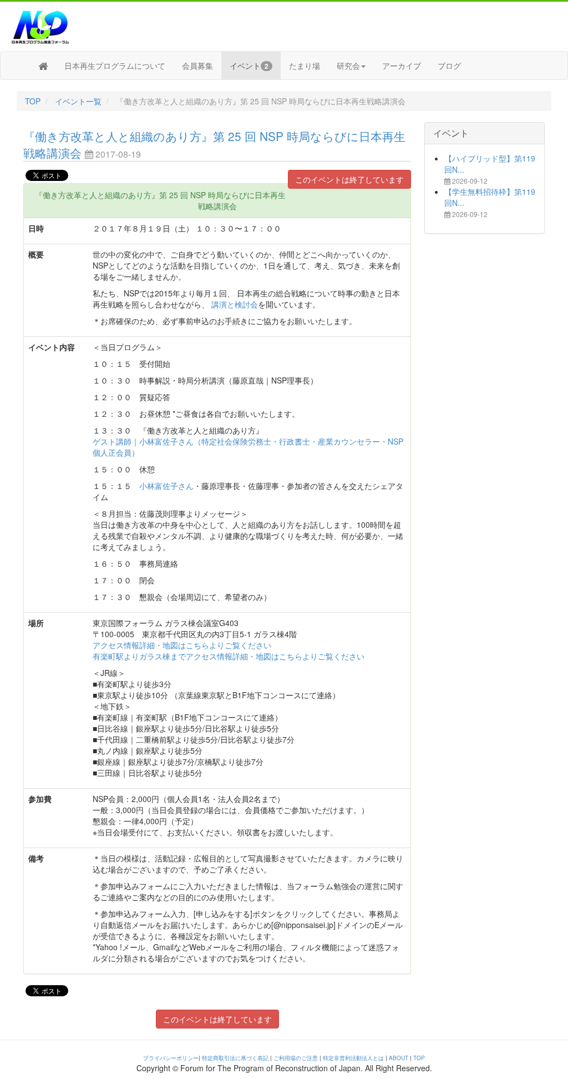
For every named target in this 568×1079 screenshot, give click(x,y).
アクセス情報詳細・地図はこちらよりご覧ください (182, 645)
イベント (249, 65)
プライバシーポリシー (171, 1058)
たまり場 (304, 65)
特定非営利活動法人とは (353, 1058)
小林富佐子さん (166, 485)
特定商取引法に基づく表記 (235, 1058)
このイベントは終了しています (349, 179)
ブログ (449, 65)
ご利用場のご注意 (295, 1058)
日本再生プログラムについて (114, 65)
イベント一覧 (78, 101)
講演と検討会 (234, 304)
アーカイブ (401, 65)
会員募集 (197, 65)
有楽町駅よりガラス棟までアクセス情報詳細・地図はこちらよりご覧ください (228, 656)
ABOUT (398, 1058)
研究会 (348, 65)
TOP (32, 101)
